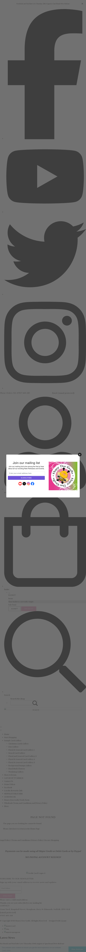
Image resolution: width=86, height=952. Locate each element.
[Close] (79, 454)
